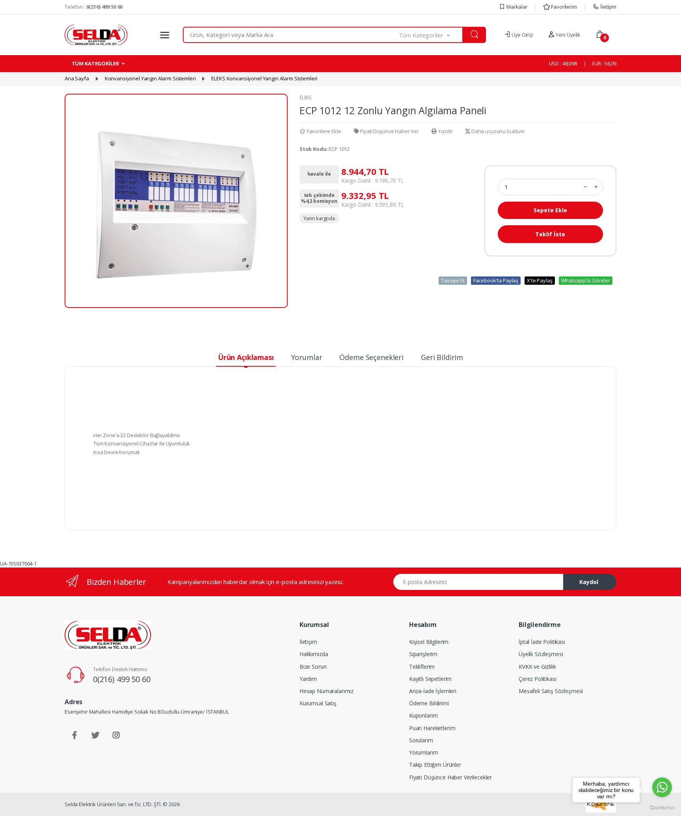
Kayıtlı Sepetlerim (430, 678)
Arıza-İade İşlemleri (432, 691)
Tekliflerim (422, 666)
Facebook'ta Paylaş (495, 280)
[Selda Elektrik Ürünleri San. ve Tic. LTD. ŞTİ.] (108, 635)
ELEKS (306, 97)
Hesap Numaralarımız (327, 691)
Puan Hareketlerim (432, 728)
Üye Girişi (521, 34)
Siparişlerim (423, 654)
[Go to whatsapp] (662, 787)
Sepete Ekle (550, 210)
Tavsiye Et (453, 280)
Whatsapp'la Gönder (585, 280)
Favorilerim (563, 6)
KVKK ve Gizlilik (537, 666)
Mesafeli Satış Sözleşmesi (551, 691)
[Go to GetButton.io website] (662, 807)
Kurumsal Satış (318, 703)
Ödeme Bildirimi (429, 703)
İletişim (607, 6)
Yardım (308, 678)
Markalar (516, 6)
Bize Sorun (313, 666)
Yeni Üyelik (567, 34)
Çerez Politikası (537, 678)
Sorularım (421, 740)
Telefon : (94, 6)
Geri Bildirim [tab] (442, 357)
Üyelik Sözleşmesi (541, 654)
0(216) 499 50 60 (122, 679)
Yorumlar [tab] (306, 357)
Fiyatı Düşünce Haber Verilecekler (450, 777)
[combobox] (291, 35)
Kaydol (588, 582)
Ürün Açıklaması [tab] (246, 357)
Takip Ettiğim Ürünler (435, 764)
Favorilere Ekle (324, 131)
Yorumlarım (423, 752)
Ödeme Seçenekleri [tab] (371, 357)
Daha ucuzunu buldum (498, 131)
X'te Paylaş (539, 280)
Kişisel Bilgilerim (428, 641)
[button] (431, 35)
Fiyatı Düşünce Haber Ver (389, 131)
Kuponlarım (423, 715)
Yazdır (445, 131)
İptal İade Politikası (542, 641)
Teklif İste (550, 234)
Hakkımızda (314, 654)
